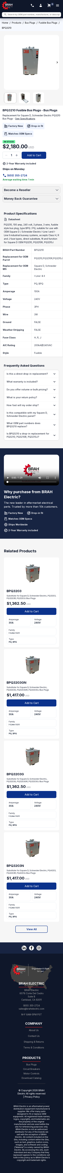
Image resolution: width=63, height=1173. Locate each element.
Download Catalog (31, 1078)
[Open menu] (57, 5)
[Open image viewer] (31, 62)
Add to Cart (34, 155)
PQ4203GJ (34, 690)
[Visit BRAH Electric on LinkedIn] (24, 948)
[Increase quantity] (16, 155)
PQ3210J (58, 258)
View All (31, 929)
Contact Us (34, 1036)
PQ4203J (21, 873)
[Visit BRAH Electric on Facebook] (31, 948)
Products (16, 22)
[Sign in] (40, 5)
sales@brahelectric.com (31, 1008)
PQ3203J (21, 598)
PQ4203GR (22, 690)
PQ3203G (11, 781)
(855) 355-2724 (17, 175)
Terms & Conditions (33, 1047)
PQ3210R (47, 258)
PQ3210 (38, 258)
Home (5, 22)
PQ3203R (11, 598)
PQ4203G (11, 690)
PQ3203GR (22, 781)
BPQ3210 (39, 250)
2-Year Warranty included (21, 163)
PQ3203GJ (34, 781)
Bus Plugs (30, 22)
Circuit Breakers (31, 1069)
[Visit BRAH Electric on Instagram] (39, 948)
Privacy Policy (32, 1096)
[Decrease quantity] (6, 155)
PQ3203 (52, 596)
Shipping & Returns (34, 1041)
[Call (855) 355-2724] (32, 5)
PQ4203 (52, 870)
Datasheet (14, 219)
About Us (34, 1030)
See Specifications (25, 118)
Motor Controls (31, 1073)
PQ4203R (11, 873)
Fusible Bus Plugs (48, 22)
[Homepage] (7, 5)
